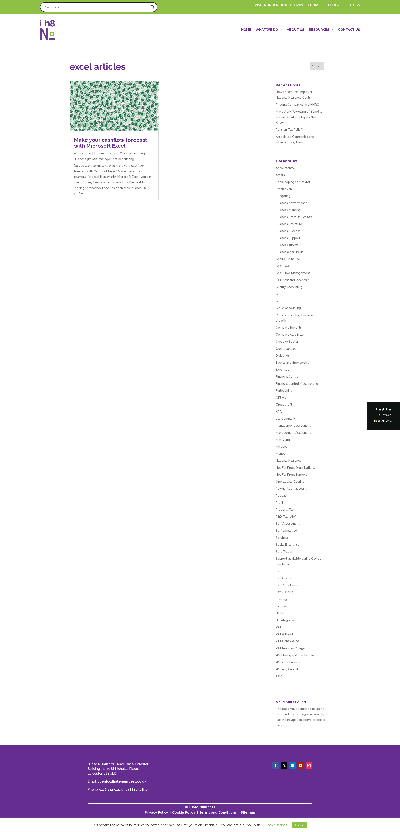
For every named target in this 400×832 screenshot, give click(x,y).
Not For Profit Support (291, 474)
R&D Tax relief (286, 516)
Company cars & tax (290, 334)
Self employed (286, 530)
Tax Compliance (287, 585)
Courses (316, 5)
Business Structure (289, 224)
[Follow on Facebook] (275, 765)
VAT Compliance (287, 641)
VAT (278, 627)
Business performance (291, 203)
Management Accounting (293, 432)
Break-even (284, 189)
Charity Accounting (289, 287)
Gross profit (284, 404)
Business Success (288, 231)
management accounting (116, 159)
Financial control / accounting (297, 383)
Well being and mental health (297, 655)
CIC (278, 294)
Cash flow (283, 266)
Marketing (283, 439)
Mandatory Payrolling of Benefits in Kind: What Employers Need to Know (299, 117)
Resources (319, 30)
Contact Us (349, 30)
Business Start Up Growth (294, 217)
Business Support (288, 238)
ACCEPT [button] (300, 825)
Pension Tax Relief (289, 129)
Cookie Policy (183, 812)
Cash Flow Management (293, 273)
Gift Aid (281, 397)
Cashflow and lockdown (292, 280)
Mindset (281, 446)
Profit (279, 502)
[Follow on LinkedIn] (292, 765)
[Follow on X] (284, 765)
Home (246, 30)
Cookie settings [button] (276, 825)
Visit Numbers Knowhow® (279, 5)
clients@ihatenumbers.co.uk (122, 781)
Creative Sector (287, 341)
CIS (278, 301)
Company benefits (289, 327)
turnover (282, 606)
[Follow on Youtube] (301, 765)
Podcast (282, 495)
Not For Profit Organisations (295, 467)
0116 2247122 (110, 790)
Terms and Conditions (218, 812)
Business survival (287, 245)
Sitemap (248, 812)
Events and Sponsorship (293, 362)
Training (281, 599)
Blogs (354, 5)
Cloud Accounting (288, 308)
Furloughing (284, 390)
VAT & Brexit (284, 634)
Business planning (106, 153)
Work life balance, (288, 662)
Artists (280, 175)
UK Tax (281, 613)
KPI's (279, 411)
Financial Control (287, 376)
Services (282, 537)
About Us (295, 30)
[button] (383, 416)
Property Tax (285, 509)
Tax (278, 571)
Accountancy (285, 168)
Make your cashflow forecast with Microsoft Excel (110, 143)
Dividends (283, 355)
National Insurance (289, 460)
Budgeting (283, 196)
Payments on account (291, 488)
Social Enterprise (288, 544)
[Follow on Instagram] (309, 765)
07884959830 (136, 790)
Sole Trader (284, 551)
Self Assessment (288, 523)
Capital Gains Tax (288, 259)
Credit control (286, 348)
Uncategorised (286, 620)
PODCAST (336, 5)
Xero (279, 676)
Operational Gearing (290, 481)
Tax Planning (285, 592)
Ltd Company (285, 418)
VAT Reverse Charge (290, 648)
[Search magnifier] (152, 7)
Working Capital (287, 669)
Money (280, 453)
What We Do (267, 30)
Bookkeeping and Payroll (293, 182)
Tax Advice (283, 578)
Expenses (282, 369)
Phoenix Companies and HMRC (297, 104)
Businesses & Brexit (289, 252)
